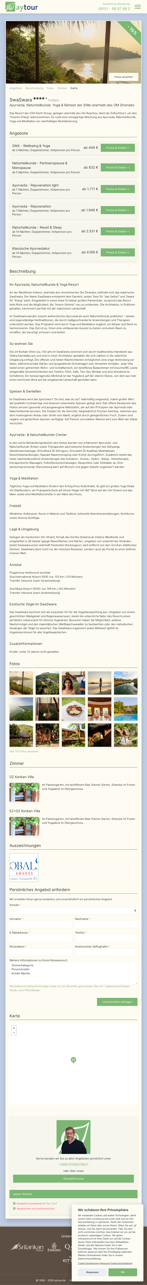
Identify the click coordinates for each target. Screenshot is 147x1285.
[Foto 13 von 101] (73, 735)
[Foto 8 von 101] (73, 709)
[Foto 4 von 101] (99, 682)
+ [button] (14, 1028)
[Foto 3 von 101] (73, 682)
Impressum (105, 1263)
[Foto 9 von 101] (99, 709)
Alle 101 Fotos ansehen (24, 751)
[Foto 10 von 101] (125, 709)
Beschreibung (34, 88)
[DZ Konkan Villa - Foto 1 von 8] (24, 792)
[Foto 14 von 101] (99, 735)
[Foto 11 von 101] (21, 735)
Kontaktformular (73, 1178)
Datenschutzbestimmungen (32, 986)
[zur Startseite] (21, 7)
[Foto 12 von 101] (47, 735)
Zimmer (62, 88)
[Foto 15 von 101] (125, 735)
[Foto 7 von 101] (47, 709)
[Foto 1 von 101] (21, 682)
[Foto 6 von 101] (21, 709)
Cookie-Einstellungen (88, 1263)
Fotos (50, 88)
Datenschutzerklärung (121, 1263)
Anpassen (92, 1272)
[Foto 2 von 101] (47, 682)
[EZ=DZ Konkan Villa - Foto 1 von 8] (24, 826)
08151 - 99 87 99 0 (114, 9)
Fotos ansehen (123, 77)
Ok (122, 1272)
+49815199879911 (73, 1164)
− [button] (14, 1032)
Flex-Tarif (51, 1203)
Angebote (16, 88)
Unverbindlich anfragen (117, 1002)
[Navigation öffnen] (138, 6)
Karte (74, 88)
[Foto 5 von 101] (125, 682)
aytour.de (59, 1280)
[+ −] (73, 1064)
